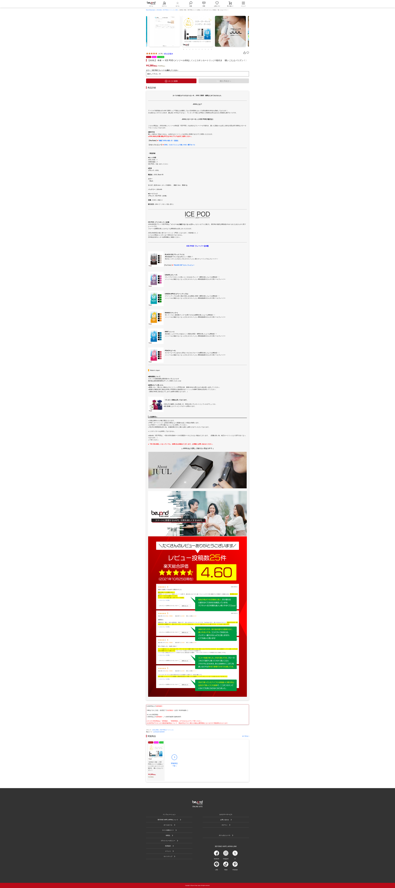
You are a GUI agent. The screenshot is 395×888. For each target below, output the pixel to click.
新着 (204, 6)
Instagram (226, 859)
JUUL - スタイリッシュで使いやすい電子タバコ (179, 145)
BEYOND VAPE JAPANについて (168, 820)
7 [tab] (202, 48)
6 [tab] (199, 48)
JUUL (176, 10)
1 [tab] (184, 48)
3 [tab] (190, 48)
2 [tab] (187, 48)
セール (177, 6)
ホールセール (168, 825)
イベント (168, 851)
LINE (216, 870)
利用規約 (168, 846)
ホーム (151, 6)
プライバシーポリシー (168, 841)
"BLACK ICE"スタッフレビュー (184, 265)
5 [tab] (196, 48)
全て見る (245, 736)
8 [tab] (205, 48)
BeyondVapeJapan (150, 10)
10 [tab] (211, 48)
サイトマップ (168, 856)
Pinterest (235, 870)
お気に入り (217, 6)
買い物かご (230, 6)
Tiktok (225, 870)
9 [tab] (208, 48)
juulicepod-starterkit (158, 732)
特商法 (168, 835)
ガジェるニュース (224, 835)
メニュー (243, 6)
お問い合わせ (224, 820)
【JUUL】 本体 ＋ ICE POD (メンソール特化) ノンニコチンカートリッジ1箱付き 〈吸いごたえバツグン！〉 (156, 766)
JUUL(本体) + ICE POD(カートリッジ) (165, 10)
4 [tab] (193, 48)
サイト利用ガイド (168, 830)
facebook (216, 859)
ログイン (224, 825)
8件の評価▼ (168, 53)
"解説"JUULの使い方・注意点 (168, 140)
